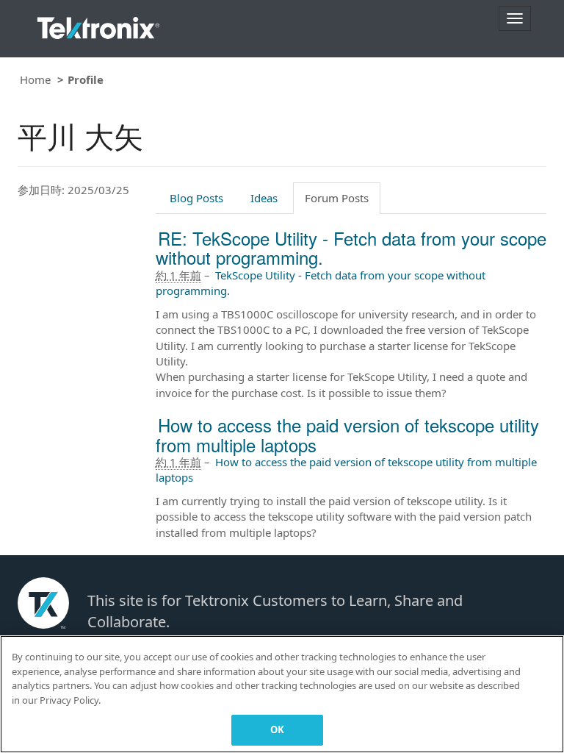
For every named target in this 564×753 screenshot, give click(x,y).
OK (277, 729)
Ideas (264, 197)
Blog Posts (196, 197)
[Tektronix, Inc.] (98, 24)
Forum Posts (337, 197)
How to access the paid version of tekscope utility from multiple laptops (347, 434)
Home (35, 79)
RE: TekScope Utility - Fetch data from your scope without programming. (351, 247)
